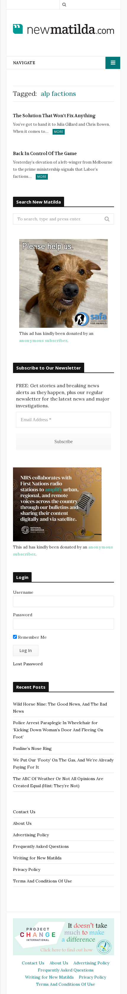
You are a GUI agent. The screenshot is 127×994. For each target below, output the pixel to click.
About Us (22, 823)
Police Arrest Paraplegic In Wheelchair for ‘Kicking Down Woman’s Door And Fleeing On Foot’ (58, 730)
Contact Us (24, 811)
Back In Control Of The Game (45, 153)
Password (22, 614)
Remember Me (32, 637)
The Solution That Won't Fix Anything (54, 116)
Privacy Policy (26, 869)
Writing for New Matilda (37, 858)
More (58, 132)
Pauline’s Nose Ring (32, 748)
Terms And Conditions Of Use (42, 881)
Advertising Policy (31, 835)
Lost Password (28, 664)
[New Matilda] (63, 29)
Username (23, 592)
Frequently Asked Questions (41, 846)
